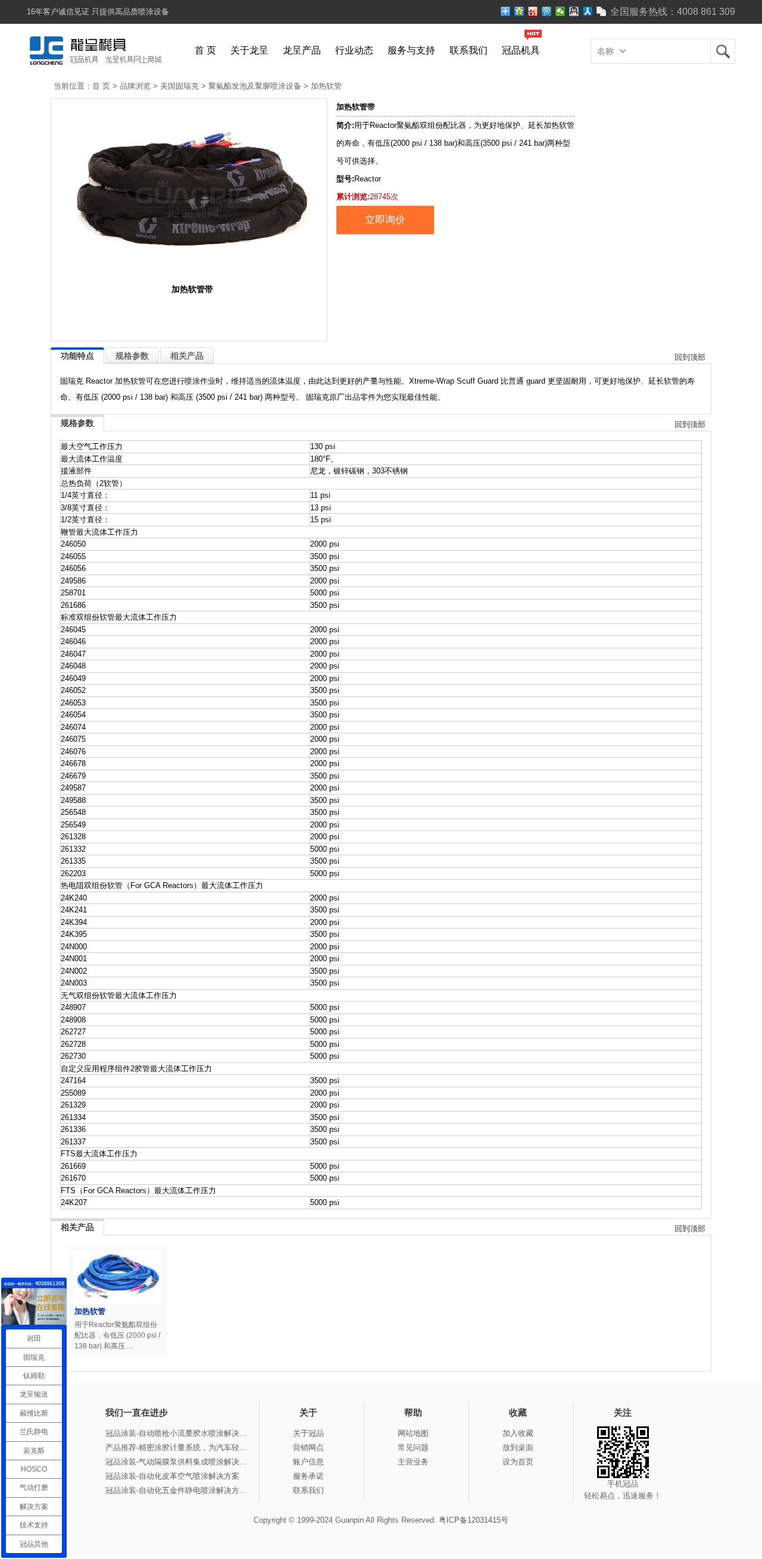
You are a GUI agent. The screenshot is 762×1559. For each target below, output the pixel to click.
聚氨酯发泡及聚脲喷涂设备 (254, 85)
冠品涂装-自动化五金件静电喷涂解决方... (175, 1490)
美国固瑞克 (179, 85)
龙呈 (723, 51)
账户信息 (308, 1461)
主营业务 (413, 1461)
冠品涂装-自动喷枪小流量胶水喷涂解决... (175, 1433)
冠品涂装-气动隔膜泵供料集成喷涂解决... (175, 1461)
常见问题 (413, 1447)
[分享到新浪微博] (533, 11)
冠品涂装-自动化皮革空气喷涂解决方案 (172, 1476)
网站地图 (413, 1433)
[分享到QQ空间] (519, 11)
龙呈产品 (302, 50)
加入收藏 (517, 1433)
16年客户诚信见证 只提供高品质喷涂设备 (98, 11)
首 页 (205, 50)
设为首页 (517, 1461)
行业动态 (354, 50)
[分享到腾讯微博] (547, 11)
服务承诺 (308, 1476)
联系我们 (468, 50)
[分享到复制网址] (602, 11)
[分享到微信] (560, 11)
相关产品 (187, 355)
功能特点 (77, 355)
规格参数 (132, 355)
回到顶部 (689, 357)
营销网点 (308, 1447)
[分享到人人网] (588, 11)
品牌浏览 (135, 85)
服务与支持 (411, 50)
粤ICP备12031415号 (473, 1520)
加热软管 (326, 85)
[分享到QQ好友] (574, 11)
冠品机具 (521, 50)
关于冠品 (308, 1433)
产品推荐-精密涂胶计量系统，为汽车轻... (175, 1447)
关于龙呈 (249, 50)
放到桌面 (517, 1447)
